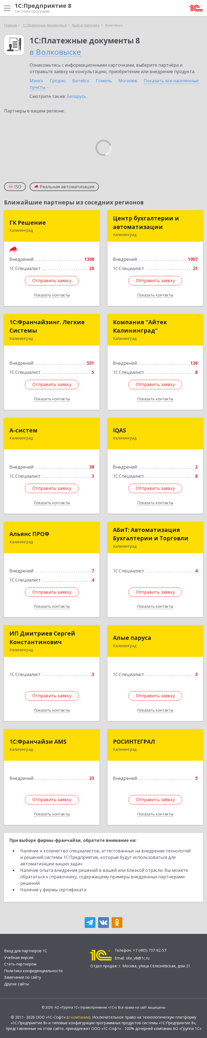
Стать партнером (20, 964)
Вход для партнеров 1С (25, 950)
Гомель (104, 81)
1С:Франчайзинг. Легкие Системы (47, 326)
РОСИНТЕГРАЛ (134, 741)
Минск (36, 81)
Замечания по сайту (22, 977)
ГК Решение (27, 222)
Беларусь (76, 96)
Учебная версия (18, 957)
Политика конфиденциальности (33, 970)
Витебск (80, 81)
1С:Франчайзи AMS (38, 741)
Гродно (58, 81)
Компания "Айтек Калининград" (140, 326)
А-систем (23, 430)
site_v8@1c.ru (138, 958)
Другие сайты (16, 983)
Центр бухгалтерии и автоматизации (146, 222)
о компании (78, 1017)
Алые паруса (132, 637)
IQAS (119, 430)
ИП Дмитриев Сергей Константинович (42, 638)
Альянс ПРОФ (29, 534)
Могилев (127, 81)
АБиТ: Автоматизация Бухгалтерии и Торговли (150, 534)
